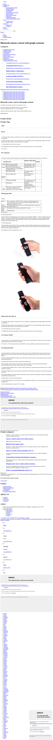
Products (5, 6)
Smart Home (9, 16)
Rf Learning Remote (46, 519)
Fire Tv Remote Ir (17, 519)
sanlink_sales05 (6, 567)
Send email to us (4, 113)
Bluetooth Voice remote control (14, 444)
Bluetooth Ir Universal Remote (7, 393)
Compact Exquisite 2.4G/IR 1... (15, 76)
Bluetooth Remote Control (6, 395)
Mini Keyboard (9, 13)
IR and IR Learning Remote (12, 12)
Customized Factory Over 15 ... (15, 65)
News (4, 20)
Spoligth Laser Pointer (11, 17)
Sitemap (27, 517)
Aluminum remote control (11, 7)
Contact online (4, 480)
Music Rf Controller (5, 520)
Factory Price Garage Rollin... (14, 81)
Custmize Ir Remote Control (7, 519)
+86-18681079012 (7, 552)
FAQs (4, 27)
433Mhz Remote (9, 10)
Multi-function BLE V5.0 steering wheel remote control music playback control (20, 389)
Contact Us (5, 28)
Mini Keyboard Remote (11, 15)
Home (4, 4)
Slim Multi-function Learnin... (14, 87)
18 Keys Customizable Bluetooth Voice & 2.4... (19, 470)
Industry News (9, 22)
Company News (9, 21)
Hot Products (22, 517)
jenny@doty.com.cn (7, 541)
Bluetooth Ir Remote (5, 392)
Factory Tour (9, 25)
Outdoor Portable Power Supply (13, 18)
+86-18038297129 (7, 530)
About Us (5, 23)
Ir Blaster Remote (25, 519)
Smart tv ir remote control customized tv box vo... (20, 450)
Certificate (8, 26)
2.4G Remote (9, 11)
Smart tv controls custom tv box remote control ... (20, 439)
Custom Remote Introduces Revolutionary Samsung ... (21, 457)
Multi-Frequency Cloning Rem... (15, 71)
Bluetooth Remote (10, 9)
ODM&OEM (6, 5)
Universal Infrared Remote (36, 519)
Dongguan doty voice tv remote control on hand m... (21, 463)
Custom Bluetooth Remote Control (8, 396)
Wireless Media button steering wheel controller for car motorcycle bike (20, 388)
